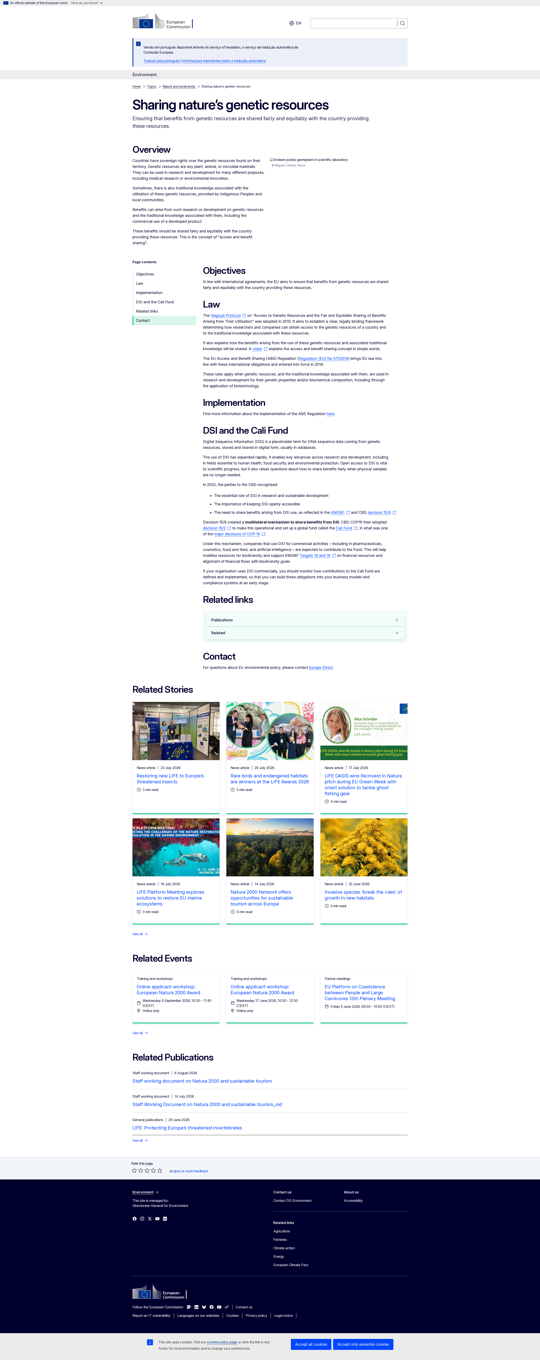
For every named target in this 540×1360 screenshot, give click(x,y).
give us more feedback (191, 1171)
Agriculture (281, 1231)
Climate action (284, 1248)
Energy (278, 1256)
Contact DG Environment (292, 1200)
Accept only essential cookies (363, 1344)
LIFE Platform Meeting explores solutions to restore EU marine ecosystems (170, 898)
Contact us (244, 1307)
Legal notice (283, 1315)
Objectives (145, 274)
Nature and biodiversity (179, 86)
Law (139, 283)
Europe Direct (321, 667)
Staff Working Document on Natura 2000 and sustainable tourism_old (207, 1104)
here (330, 414)
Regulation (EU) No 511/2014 (323, 358)
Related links (147, 311)
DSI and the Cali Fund (155, 302)
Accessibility (353, 1200)
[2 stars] (137, 1170)
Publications (222, 620)
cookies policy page (222, 1342)
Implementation (149, 292)
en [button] (298, 23)
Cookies (232, 1315)
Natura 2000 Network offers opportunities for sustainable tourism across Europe (262, 898)
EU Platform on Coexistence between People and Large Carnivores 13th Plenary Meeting (360, 992)
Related (218, 633)
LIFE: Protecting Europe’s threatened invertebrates (187, 1128)
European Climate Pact (290, 1265)
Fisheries (280, 1239)
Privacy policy (256, 1315)
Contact (143, 320)
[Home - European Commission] (166, 21)
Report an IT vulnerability (151, 1315)
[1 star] (134, 1170)
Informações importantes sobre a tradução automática (224, 61)
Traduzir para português (161, 61)
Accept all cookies (311, 1344)
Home (136, 86)
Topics (152, 86)
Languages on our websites (198, 1315)
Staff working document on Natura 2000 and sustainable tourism (202, 1081)
